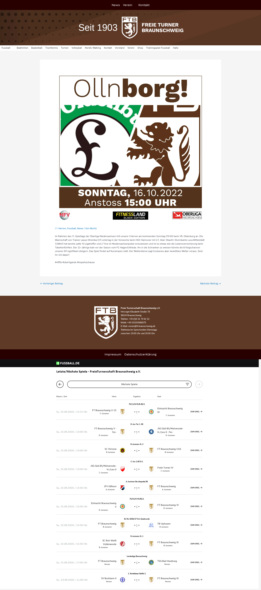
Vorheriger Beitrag (51, 283)
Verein (127, 5)
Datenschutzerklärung (140, 354)
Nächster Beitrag (210, 283)
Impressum (113, 354)
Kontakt (144, 5)
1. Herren (61, 228)
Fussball (71, 228)
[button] (7, 48)
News (116, 5)
